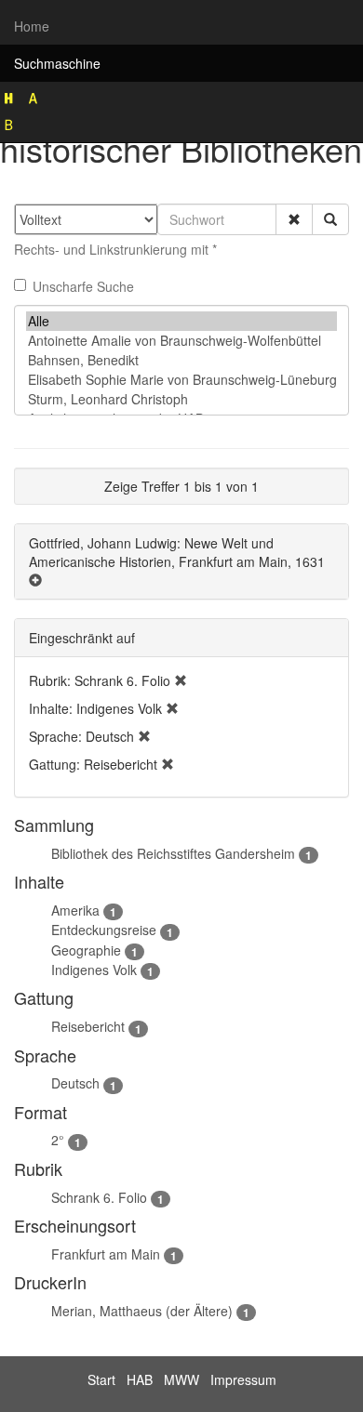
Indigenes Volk (94, 969)
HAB (140, 1379)
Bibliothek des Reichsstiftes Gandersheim (173, 853)
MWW (181, 1379)
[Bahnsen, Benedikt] (181, 360)
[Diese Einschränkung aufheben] (180, 680)
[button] (294, 219)
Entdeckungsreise (103, 929)
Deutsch (75, 1083)
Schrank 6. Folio (99, 1197)
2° (57, 1139)
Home (31, 26)
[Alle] (181, 321)
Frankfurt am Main (105, 1254)
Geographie (86, 950)
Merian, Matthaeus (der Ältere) (142, 1310)
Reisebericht (88, 1026)
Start (101, 1379)
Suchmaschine (57, 63)
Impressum (243, 1379)
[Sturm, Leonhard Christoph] (181, 399)
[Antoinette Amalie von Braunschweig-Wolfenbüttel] (181, 340)
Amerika (75, 910)
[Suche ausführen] (330, 219)
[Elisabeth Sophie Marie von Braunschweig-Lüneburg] (181, 379)
